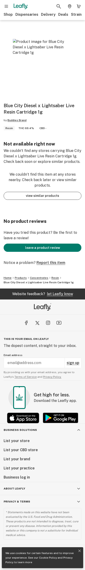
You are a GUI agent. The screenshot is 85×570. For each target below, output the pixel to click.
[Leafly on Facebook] (26, 322)
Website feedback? (42, 294)
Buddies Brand (17, 120)
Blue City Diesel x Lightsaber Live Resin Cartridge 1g (39, 282)
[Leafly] (21, 6)
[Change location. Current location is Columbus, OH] (69, 6)
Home (8, 277)
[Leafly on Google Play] (60, 418)
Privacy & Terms (17, 501)
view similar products (42, 196)
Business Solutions (20, 430)
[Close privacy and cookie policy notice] (79, 551)
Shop (8, 14)
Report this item (50, 262)
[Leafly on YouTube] (58, 322)
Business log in (17, 477)
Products (21, 277)
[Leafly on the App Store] (23, 418)
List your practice (19, 468)
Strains (77, 14)
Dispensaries (26, 14)
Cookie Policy (48, 557)
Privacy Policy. (52, 376)
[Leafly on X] (37, 322)
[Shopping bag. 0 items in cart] (78, 6)
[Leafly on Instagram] (48, 322)
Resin (55, 277)
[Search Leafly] (58, 6)
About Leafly (14, 488)
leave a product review (42, 248)
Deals (63, 14)
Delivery (48, 14)
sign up (73, 363)
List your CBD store (21, 450)
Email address (13, 355)
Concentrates (39, 277)
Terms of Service (26, 376)
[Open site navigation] (6, 6)
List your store (17, 441)
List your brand (17, 459)
